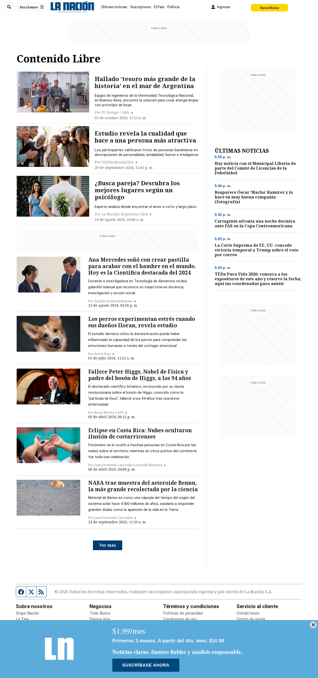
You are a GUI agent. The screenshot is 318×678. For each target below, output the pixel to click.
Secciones (29, 7)
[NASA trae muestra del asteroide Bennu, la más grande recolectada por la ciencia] (48, 498)
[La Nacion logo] (72, 7)
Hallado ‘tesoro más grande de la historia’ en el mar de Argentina (145, 82)
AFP (121, 412)
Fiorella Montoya (149, 465)
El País (159, 7)
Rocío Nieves (104, 412)
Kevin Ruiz (102, 353)
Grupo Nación (27, 613)
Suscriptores (140, 7)
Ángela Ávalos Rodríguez (113, 301)
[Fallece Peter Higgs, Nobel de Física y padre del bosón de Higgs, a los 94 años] (48, 386)
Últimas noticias (114, 7)
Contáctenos (248, 613)
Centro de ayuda (251, 619)
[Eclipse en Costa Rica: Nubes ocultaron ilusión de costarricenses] (48, 445)
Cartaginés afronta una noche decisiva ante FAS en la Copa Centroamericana (255, 223)
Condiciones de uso (180, 619)
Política (173, 7)
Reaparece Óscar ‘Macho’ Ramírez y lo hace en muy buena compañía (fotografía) (254, 197)
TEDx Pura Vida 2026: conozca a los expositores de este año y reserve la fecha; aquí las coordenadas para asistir (258, 279)
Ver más (107, 545)
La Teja (22, 619)
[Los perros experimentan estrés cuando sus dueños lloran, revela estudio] (48, 334)
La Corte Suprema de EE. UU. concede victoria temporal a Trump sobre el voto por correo (256, 250)
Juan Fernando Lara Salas (113, 465)
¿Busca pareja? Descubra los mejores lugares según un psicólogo (137, 190)
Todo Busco (100, 613)
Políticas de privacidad (183, 613)
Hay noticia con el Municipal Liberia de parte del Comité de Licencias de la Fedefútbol (255, 168)
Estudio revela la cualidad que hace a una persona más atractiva (145, 137)
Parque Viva (99, 619)
